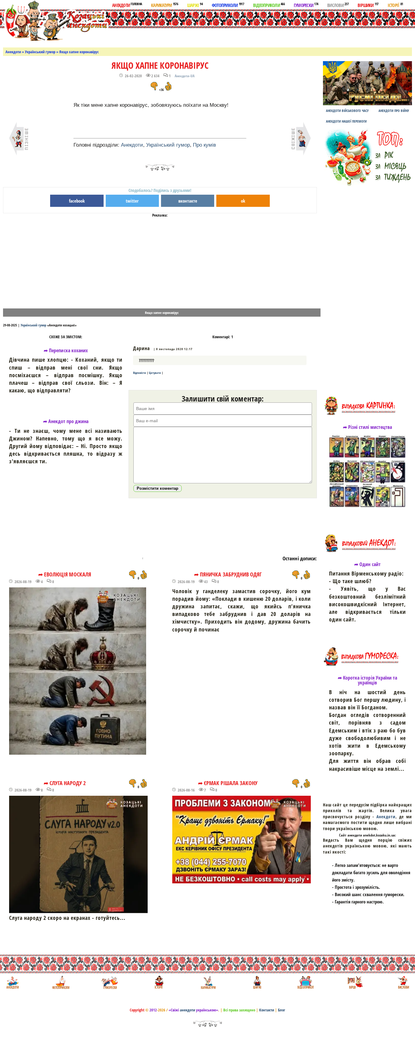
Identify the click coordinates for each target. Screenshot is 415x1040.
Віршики (368, 5)
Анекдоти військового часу (347, 110)
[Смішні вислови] (403, 982)
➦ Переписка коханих (66, 350)
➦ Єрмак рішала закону (228, 783)
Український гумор (40, 51)
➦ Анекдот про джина (66, 421)
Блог (281, 1010)
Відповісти (139, 372)
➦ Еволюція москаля (64, 574)
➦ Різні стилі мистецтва (367, 427)
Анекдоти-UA (184, 75)
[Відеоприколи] (305, 982)
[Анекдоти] (55, 20)
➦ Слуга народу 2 (65, 783)
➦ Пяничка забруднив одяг (228, 574)
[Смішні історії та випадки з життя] (158, 982)
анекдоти (187, 1010)
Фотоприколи (228, 5)
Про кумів (204, 145)
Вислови (337, 5)
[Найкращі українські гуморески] (109, 982)
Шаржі (195, 5)
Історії (395, 5)
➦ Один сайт (367, 564)
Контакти (266, 1010)
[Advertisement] (236, 27)
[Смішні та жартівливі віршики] (354, 982)
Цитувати (155, 372)
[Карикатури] (207, 982)
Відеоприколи (269, 5)
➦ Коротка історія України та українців (367, 680)
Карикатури (164, 5)
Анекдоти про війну (394, 110)
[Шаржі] (256, 982)
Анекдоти (127, 5)
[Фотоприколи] (60, 982)
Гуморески (306, 5)
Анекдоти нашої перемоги (346, 121)
